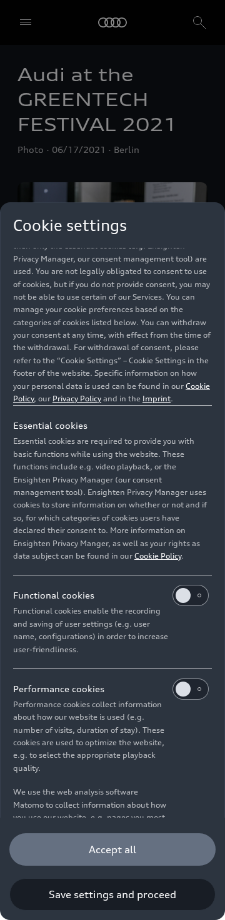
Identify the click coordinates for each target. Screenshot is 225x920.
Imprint (156, 398)
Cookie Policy (157, 555)
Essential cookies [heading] (50, 425)
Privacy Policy (76, 398)
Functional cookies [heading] (53, 595)
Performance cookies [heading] (58, 688)
